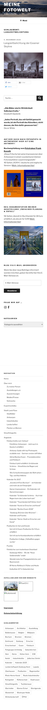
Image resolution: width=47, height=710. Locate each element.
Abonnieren (12, 291)
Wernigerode (36, 688)
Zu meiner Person (13, 387)
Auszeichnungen (13, 394)
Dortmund (9, 641)
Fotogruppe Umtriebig (13, 650)
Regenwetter (35, 671)
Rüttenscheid (22, 680)
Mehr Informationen (21, 165)
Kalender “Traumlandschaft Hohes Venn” (25, 502)
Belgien (21, 633)
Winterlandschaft (12, 697)
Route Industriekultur (31, 675)
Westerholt (9, 693)
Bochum (8, 637)
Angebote (7, 438)
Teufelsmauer (26, 684)
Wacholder (9, 688)
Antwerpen (11, 417)
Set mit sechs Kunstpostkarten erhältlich (25, 535)
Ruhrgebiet (9, 680)
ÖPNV (24, 697)
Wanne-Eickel (22, 688)
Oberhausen (10, 671)
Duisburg (19, 641)
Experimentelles (10, 406)
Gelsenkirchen (30, 650)
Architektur (21, 628)
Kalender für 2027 (14, 479)
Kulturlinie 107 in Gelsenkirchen (22, 569)
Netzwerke (11, 401)
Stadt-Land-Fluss (10, 410)
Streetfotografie (10, 433)
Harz (7, 654)
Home (6, 379)
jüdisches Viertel (33, 658)
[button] (10, 82)
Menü (25, 21)
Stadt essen (35, 680)
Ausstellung (33, 628)
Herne (14, 654)
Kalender (8, 663)
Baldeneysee (10, 633)
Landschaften (12, 424)
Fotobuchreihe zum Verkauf (17, 441)
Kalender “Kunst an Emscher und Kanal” (25, 505)
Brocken (18, 637)
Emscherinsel (10, 645)
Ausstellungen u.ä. (14, 390)
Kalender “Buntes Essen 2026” (22, 509)
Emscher (29, 641)
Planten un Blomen (14, 428)
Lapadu (36, 667)
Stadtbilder (11, 414)
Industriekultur (12, 421)
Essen (21, 645)
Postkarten (22, 671)
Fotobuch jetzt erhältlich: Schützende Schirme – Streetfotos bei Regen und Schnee (24, 466)
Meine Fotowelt (17, 7)
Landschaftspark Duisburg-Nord (17, 667)
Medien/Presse (13, 397)
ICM (33, 654)
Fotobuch (30, 645)
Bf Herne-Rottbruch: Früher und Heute (24, 565)
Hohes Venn (24, 654)
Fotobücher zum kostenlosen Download (22, 549)
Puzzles (10, 546)
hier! (32, 165)
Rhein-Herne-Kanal (12, 675)
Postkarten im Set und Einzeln (18, 526)
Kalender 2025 (21, 663)
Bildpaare (31, 633)
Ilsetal (7, 658)
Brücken (28, 637)
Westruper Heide (23, 693)
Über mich (8, 383)
